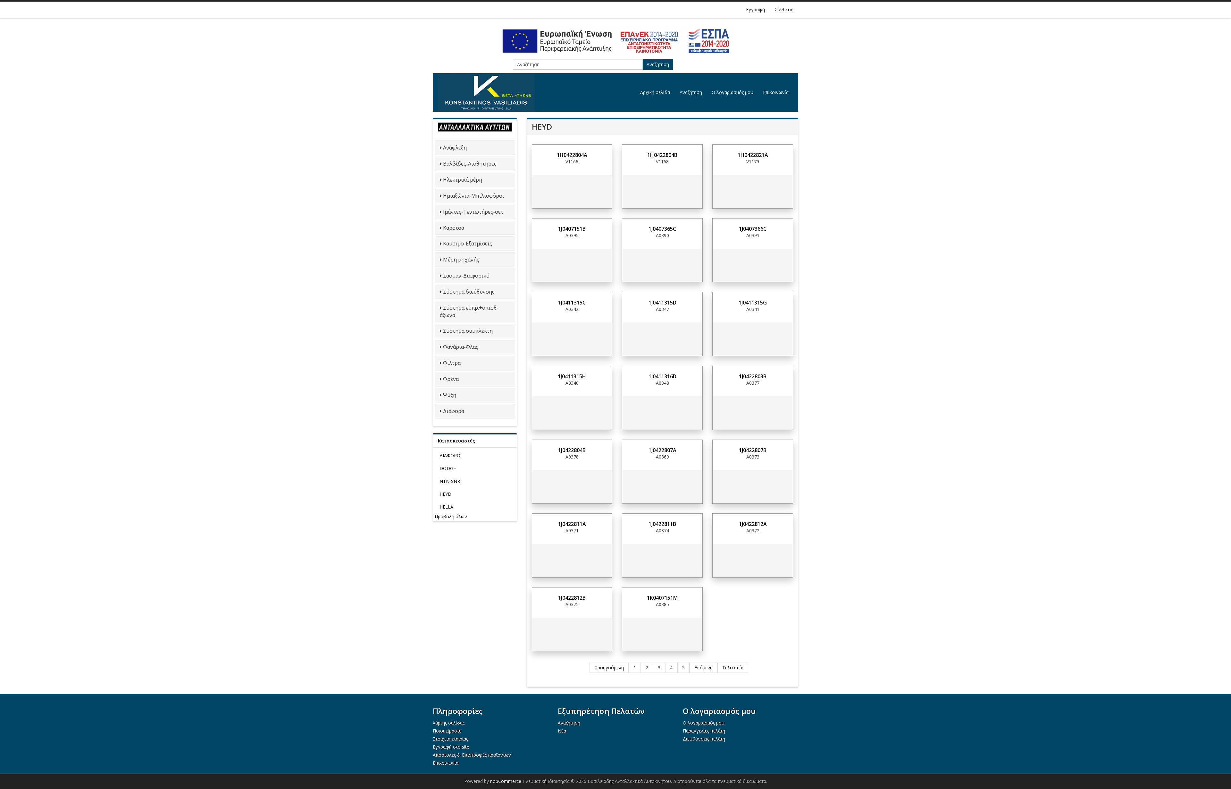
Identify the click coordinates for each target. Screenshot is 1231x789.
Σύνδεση (784, 9)
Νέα (562, 731)
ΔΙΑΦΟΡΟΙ (451, 455)
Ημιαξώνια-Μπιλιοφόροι (473, 195)
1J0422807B (752, 450)
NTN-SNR (450, 481)
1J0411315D (662, 302)
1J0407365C (662, 228)
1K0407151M (662, 597)
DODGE (448, 468)
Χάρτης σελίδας (449, 723)
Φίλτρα (452, 362)
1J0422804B (572, 450)
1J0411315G (753, 302)
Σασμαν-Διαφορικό (466, 275)
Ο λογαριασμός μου (732, 92)
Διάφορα (453, 411)
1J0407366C (752, 228)
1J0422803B (752, 376)
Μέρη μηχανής (461, 259)
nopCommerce (505, 781)
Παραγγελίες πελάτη (704, 731)
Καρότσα (453, 227)
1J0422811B (662, 523)
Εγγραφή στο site (451, 747)
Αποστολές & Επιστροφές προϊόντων (472, 755)
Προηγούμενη (609, 668)
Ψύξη (449, 395)
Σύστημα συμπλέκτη (468, 330)
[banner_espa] (615, 41)
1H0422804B (662, 155)
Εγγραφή (755, 9)
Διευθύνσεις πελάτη (704, 739)
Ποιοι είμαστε (447, 731)
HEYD (445, 494)
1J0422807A (662, 450)
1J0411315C (572, 302)
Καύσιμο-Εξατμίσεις (467, 243)
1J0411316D (662, 376)
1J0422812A (753, 523)
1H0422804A (572, 155)
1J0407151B (572, 228)
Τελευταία (732, 668)
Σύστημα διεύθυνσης (469, 291)
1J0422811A (572, 523)
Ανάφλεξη (455, 147)
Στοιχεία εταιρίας (450, 739)
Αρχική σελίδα (655, 92)
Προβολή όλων (451, 516)
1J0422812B (572, 597)
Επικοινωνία (776, 92)
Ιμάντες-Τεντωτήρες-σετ (473, 211)
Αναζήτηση (658, 64)
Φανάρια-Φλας (460, 346)
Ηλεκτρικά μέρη (462, 179)
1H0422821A (753, 155)
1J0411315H (572, 376)
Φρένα (451, 378)
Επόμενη (703, 668)
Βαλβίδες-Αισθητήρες (470, 163)
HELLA (446, 507)
